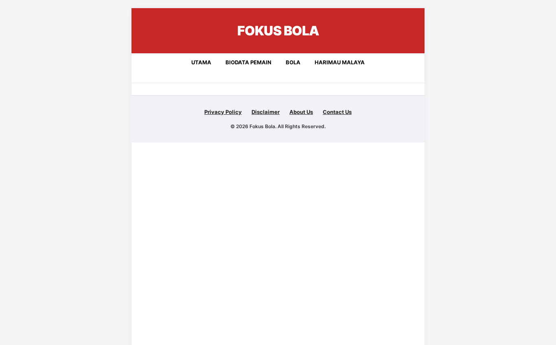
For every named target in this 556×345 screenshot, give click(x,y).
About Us (301, 112)
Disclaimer (266, 112)
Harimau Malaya (340, 62)
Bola (293, 62)
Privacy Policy (223, 112)
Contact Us (337, 112)
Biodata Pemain (248, 62)
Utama (201, 62)
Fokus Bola (278, 31)
